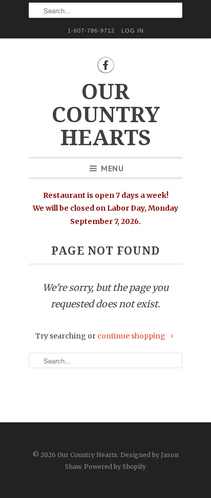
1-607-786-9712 (91, 31)
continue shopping (132, 336)
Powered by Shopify (115, 466)
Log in (132, 31)
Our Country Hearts (106, 114)
